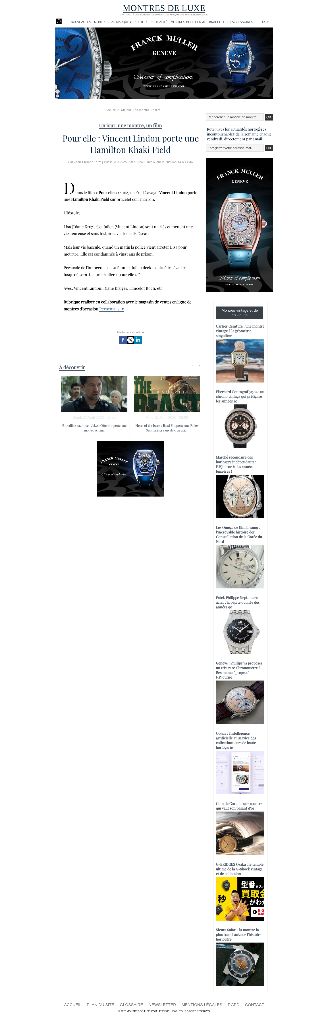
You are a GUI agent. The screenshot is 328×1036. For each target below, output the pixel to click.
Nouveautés (81, 22)
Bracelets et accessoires (231, 22)
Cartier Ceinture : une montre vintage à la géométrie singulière (240, 331)
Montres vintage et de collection (240, 312)
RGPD (234, 1004)
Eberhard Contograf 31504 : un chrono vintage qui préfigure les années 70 (240, 396)
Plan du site (101, 1004)
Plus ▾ (264, 22)
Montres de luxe (164, 8)
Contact (254, 1004)
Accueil (111, 110)
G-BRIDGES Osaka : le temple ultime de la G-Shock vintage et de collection (240, 869)
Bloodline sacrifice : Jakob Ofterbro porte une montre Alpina (94, 427)
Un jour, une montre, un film (140, 110)
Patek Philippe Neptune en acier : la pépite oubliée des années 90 (237, 602)
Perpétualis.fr (111, 308)
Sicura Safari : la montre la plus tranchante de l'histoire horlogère (238, 934)
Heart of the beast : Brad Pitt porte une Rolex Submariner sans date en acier (166, 427)
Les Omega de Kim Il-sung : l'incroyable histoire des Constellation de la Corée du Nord (239, 534)
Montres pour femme (188, 22)
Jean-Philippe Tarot (87, 162)
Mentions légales (202, 1004)
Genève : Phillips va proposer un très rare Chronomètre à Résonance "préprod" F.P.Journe (239, 670)
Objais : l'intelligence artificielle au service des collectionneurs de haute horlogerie (236, 740)
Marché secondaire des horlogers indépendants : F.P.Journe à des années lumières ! (236, 464)
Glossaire (132, 1004)
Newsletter (163, 1004)
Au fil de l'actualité (151, 22)
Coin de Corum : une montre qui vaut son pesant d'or (239, 805)
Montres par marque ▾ (112, 22)
